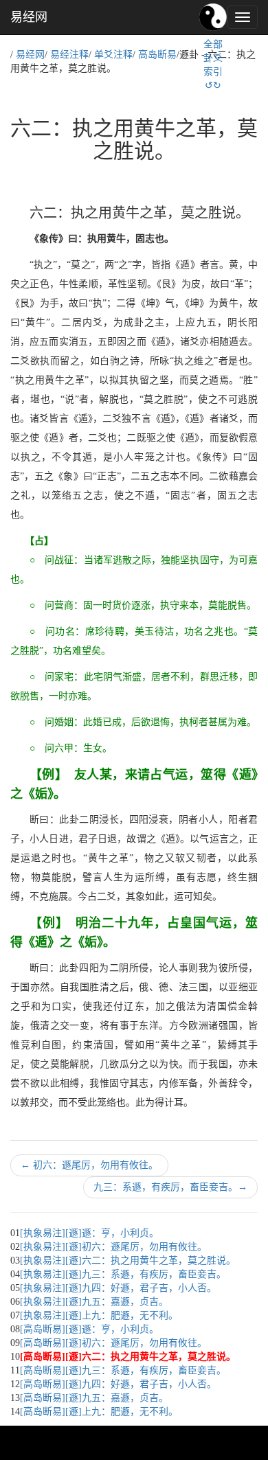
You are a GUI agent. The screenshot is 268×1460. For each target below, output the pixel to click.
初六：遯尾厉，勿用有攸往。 (89, 1165)
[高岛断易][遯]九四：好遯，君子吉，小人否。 (118, 1384)
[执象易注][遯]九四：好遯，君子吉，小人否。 (118, 1288)
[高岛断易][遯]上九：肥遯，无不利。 (99, 1411)
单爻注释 (113, 54)
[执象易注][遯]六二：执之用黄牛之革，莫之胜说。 (128, 1260)
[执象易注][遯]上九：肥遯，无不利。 (99, 1315)
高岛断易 (157, 54)
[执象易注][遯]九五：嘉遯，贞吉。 (94, 1302)
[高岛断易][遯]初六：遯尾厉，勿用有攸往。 (113, 1343)
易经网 (28, 17)
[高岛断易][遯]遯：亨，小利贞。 (89, 1329)
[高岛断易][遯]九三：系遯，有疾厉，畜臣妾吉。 (123, 1370)
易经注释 (69, 54)
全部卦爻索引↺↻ (213, 65)
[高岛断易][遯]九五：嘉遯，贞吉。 (94, 1398)
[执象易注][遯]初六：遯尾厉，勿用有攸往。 (113, 1247)
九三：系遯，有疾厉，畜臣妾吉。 (170, 1187)
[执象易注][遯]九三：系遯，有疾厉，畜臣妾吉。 (123, 1274)
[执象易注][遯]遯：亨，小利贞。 (89, 1233)
